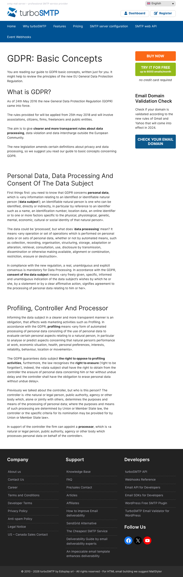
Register (165, 13)
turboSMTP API (136, 471)
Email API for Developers (142, 487)
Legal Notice (17, 526)
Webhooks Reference (140, 479)
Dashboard (136, 13)
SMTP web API (146, 26)
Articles (71, 495)
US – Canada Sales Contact (28, 534)
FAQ (69, 479)
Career (13, 487)
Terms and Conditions (23, 495)
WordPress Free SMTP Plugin (146, 503)
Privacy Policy (18, 511)
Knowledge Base (78, 471)
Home (11, 26)
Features (59, 26)
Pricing (78, 26)
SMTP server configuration (109, 26)
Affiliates (72, 503)
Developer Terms (20, 503)
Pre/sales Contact (79, 487)
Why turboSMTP (34, 26)
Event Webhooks (19, 37)
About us (14, 471)
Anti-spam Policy (20, 519)
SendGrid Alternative (81, 523)
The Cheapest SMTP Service (87, 531)
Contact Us (16, 479)
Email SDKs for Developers (144, 495)
